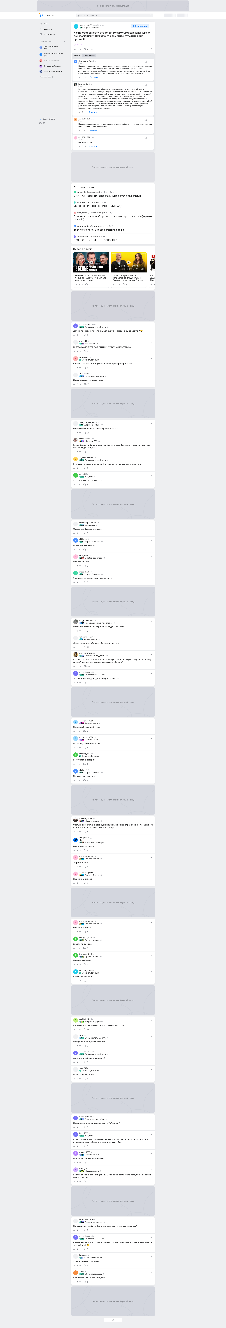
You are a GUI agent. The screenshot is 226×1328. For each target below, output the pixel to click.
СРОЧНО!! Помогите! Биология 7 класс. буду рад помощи (107, 196)
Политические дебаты (95, 656)
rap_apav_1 (81, 192)
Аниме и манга (91, 723)
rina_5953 (80, 236)
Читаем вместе (91, 639)
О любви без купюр (93, 558)
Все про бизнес (92, 859)
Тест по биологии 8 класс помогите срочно (99, 230)
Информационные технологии (98, 623)
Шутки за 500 (91, 441)
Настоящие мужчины (94, 376)
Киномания (90, 525)
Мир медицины (92, 1171)
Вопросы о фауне (98, 213)
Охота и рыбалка (93, 202)
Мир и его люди (92, 821)
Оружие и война (92, 940)
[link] (91, 270)
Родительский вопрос (95, 842)
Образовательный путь (95, 192)
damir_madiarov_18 (83, 213)
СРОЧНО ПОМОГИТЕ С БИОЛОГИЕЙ (95, 240)
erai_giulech (81, 202)
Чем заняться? (91, 343)
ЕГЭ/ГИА (89, 477)
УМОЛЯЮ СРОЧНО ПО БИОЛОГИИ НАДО (98, 206)
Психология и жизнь (94, 1222)
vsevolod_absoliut (83, 226)
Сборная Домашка (90, 28)
